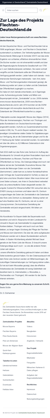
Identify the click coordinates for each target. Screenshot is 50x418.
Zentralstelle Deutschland (27, 413)
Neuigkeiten (31, 331)
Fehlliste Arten (8, 389)
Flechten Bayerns (9, 331)
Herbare (6, 370)
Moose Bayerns (9, 326)
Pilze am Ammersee (10, 341)
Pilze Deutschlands (10, 336)
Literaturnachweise (10, 366)
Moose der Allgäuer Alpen (13, 346)
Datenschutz (31, 394)
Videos (29, 326)
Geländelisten (8, 375)
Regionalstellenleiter (34, 353)
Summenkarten (8, 380)
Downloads (7, 385)
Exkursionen (31, 336)
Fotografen (31, 363)
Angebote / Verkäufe (35, 341)
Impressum (31, 389)
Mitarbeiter (31, 358)
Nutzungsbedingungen (35, 399)
